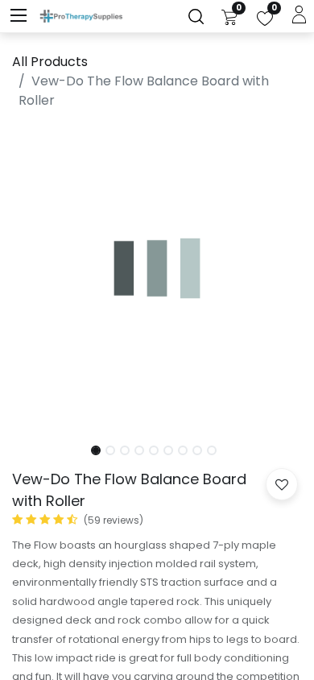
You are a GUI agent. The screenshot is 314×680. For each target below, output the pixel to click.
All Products (50, 61)
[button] (34, 278)
